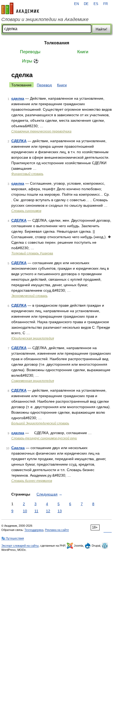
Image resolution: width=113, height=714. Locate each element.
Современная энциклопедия (32, 381)
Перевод (44, 85)
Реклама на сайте (57, 529)
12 (48, 511)
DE (86, 4)
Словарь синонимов (26, 211)
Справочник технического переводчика (41, 131)
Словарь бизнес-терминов (31, 481)
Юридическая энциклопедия (32, 338)
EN (76, 4)
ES (96, 4)
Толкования (56, 43)
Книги (82, 52)
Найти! (101, 29)
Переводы (30, 52)
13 (60, 511)
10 (25, 511)
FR (105, 4)
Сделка (18, 448)
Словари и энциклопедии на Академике (45, 19)
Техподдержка (33, 529)
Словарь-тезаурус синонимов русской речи (44, 438)
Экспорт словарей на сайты (20, 545)
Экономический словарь (29, 296)
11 (36, 511)
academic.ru (20, 8)
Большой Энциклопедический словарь (40, 423)
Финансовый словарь (27, 174)
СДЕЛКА (19, 141)
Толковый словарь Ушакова (32, 253)
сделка (17, 98)
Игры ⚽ (30, 61)
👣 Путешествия (12, 538)
